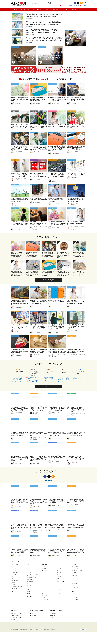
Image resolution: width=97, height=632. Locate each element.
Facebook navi (52, 615)
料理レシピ (44, 578)
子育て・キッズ (45, 589)
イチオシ (51, 617)
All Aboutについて (49, 625)
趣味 (67, 9)
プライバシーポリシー (40, 625)
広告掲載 (28, 625)
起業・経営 (59, 589)
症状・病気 (44, 568)
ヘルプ (83, 625)
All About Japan (33, 615)
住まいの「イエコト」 (16, 588)
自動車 (28, 598)
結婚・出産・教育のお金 (31, 577)
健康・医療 (44, 564)
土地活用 (13, 582)
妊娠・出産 (44, 585)
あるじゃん (29, 585)
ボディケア (59, 572)
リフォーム (14, 570)
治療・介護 (44, 570)
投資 (27, 568)
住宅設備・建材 (15, 572)
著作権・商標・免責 (57, 625)
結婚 (72, 580)
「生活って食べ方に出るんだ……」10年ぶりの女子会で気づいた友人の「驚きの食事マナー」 (63, 379)
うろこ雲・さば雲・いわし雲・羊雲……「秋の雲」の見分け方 (78, 378)
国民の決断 (13, 619)
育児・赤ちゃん (45, 587)
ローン (28, 583)
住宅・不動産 (15, 564)
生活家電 (43, 582)
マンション (14, 568)
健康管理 (43, 566)
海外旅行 (28, 591)
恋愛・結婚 (46, 9)
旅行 (64, 9)
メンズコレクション (75, 585)
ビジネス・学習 (52, 9)
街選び (13, 578)
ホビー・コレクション (76, 597)
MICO (58, 578)
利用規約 (33, 625)
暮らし (41, 9)
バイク (28, 600)
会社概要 (14, 625)
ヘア (57, 570)
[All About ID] (85, 3)
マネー (24, 9)
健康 (28, 9)
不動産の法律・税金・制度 (17, 586)
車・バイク (81, 9)
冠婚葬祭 (43, 580)
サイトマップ (63, 5)
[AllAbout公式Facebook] (75, 3)
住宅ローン (29, 572)
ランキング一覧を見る (48, 280)
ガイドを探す (83, 5)
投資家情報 (24, 625)
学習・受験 (59, 593)
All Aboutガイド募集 (15, 615)
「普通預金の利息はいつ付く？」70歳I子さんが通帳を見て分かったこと (48, 379)
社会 (57, 591)
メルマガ (70, 5)
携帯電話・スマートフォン (77, 570)
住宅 (21, 9)
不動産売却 (14, 584)
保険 (27, 570)
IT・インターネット (75, 572)
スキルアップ (59, 585)
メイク (58, 566)
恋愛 (72, 578)
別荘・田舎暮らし (15, 580)
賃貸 (12, 576)
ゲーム (73, 595)
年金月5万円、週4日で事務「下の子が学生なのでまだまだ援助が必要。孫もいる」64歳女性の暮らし (17, 379)
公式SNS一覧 (76, 5)
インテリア (14, 574)
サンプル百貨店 (53, 613)
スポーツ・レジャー (75, 599)
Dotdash (83, 629)
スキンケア (59, 568)
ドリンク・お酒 (45, 599)
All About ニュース (33, 613)
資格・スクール (60, 587)
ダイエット (59, 576)
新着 (18, 9)
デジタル (37, 9)
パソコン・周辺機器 (75, 566)
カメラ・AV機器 (75, 568)
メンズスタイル (59, 9)
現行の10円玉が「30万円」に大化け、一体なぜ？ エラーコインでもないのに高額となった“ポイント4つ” (32, 379)
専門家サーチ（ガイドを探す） (17, 613)
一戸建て (13, 566)
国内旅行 (28, 593)
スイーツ (43, 597)
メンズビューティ (75, 587)
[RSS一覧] (81, 3)
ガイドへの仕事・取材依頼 (16, 617)
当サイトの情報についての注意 (68, 625)
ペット (73, 601)
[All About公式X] (78, 3)
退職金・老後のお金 (30, 579)
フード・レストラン (45, 595)
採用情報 (19, 625)
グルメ (76, 9)
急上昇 (15, 9)
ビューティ (32, 9)
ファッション (71, 9)
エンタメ (73, 593)
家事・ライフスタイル (46, 576)
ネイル (58, 574)
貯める (28, 566)
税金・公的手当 (30, 581)
